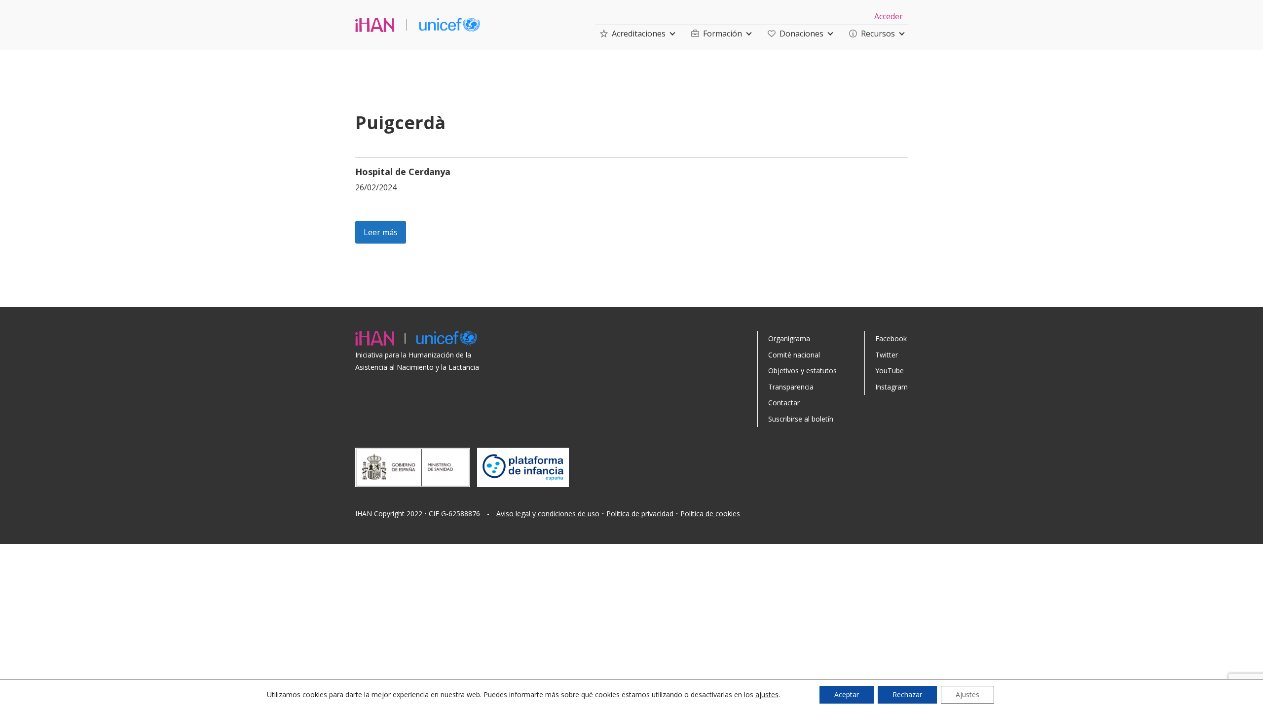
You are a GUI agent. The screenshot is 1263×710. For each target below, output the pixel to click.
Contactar (784, 402)
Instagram (891, 386)
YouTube (889, 370)
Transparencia (791, 386)
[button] (632, 33)
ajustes (767, 694)
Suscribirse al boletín (800, 419)
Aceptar (846, 694)
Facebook (891, 338)
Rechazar (907, 694)
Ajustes (967, 694)
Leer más (381, 232)
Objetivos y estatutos (802, 370)
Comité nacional (794, 354)
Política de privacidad (639, 513)
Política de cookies (710, 513)
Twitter (886, 354)
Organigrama (789, 338)
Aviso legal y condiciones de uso (547, 513)
